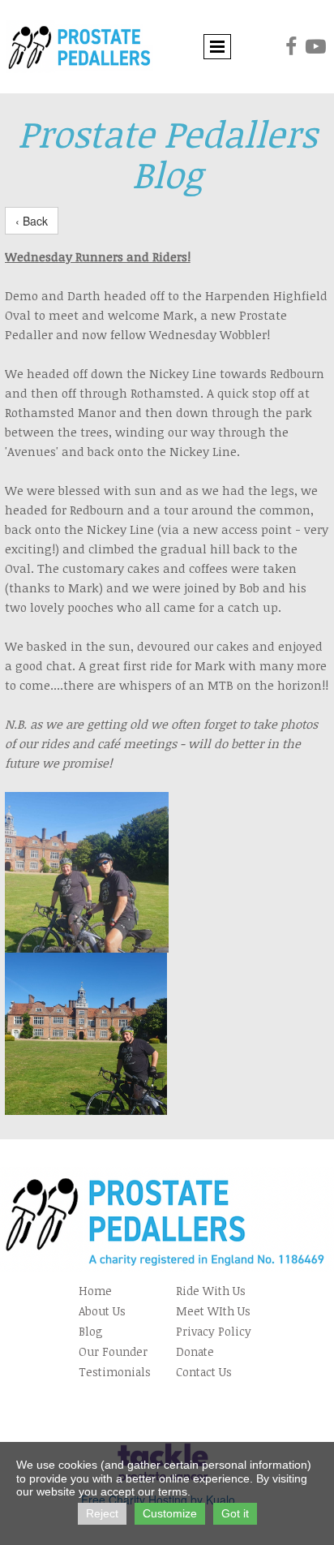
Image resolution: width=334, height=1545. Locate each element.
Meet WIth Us (213, 1311)
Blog (91, 1331)
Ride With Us (211, 1290)
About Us (102, 1311)
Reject (102, 1513)
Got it (235, 1513)
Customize (170, 1513)
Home (95, 1290)
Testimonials (115, 1371)
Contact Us (204, 1371)
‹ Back (31, 221)
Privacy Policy (213, 1331)
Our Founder (113, 1351)
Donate (195, 1351)
